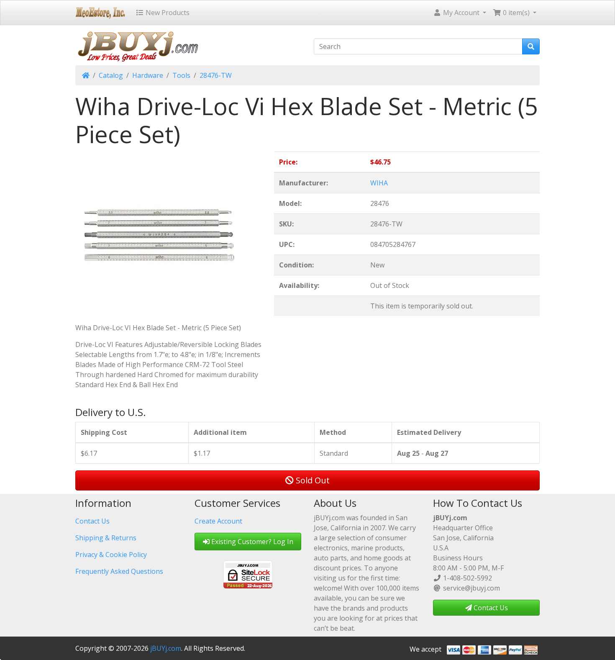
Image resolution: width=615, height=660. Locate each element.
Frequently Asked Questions (119, 571)
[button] (459, 12)
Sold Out (312, 480)
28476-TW (216, 75)
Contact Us (92, 521)
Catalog (111, 75)
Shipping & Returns (105, 537)
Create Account (218, 521)
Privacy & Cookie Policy (111, 554)
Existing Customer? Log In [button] (251, 541)
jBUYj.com (165, 648)
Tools (181, 75)
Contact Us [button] (490, 607)
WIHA (379, 182)
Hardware (147, 75)
